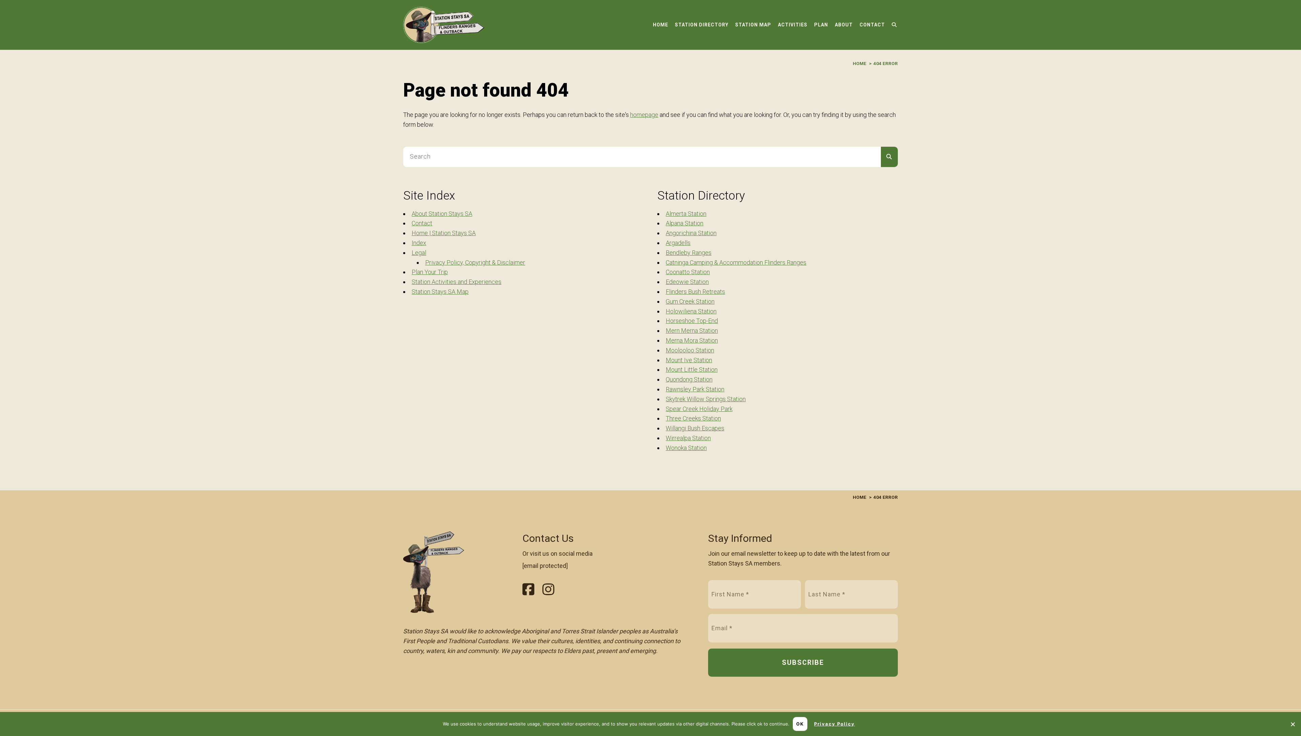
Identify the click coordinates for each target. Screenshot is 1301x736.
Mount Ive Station (689, 360)
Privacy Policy (834, 724)
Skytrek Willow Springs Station (706, 399)
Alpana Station (684, 223)
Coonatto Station (688, 271)
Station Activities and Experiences (456, 281)
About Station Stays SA (442, 213)
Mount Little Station (692, 369)
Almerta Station (686, 213)
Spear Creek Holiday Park (699, 408)
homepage (644, 114)
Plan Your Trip (430, 271)
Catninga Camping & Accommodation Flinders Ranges (736, 262)
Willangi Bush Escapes (695, 428)
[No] (1292, 724)
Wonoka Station (686, 447)
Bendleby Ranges (688, 252)
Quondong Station (689, 379)
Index (419, 242)
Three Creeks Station (693, 418)
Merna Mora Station (692, 340)
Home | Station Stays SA (444, 233)
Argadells (678, 242)
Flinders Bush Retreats (695, 291)
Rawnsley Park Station (695, 389)
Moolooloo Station (690, 350)
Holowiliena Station (691, 311)
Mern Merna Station (692, 330)
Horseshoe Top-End (692, 320)
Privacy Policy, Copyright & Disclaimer (475, 262)
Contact (422, 223)
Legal (419, 252)
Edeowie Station (687, 281)
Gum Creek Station (690, 301)
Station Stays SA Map (440, 291)
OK (800, 724)
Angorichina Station (691, 233)
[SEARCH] (889, 157)
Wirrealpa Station (688, 438)
